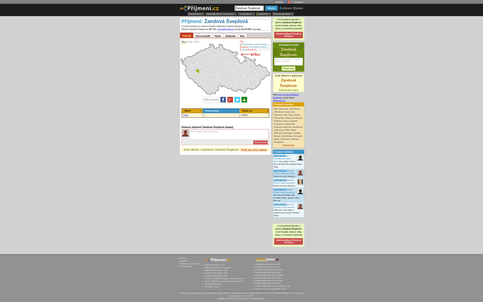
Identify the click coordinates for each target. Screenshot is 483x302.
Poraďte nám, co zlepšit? (189, 264)
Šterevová (278, 115)
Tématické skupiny (212, 287)
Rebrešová (279, 142)
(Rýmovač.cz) (279, 101)
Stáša (276, 139)
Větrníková (279, 112)
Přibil (287, 130)
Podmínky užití (185, 266)
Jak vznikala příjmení (213, 284)
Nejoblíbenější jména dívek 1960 (268, 278)
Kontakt (182, 258)
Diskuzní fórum (195, 14)
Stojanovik (283, 109)
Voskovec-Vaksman (283, 127)
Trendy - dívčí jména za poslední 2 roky (270, 289)
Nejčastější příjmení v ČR (215, 265)
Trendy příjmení (245, 14)
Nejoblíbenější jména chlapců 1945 (269, 281)
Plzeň (185, 115)
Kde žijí (186, 36)
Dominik (293, 121)
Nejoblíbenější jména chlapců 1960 (269, 275)
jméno (299, 8)
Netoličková (294, 109)
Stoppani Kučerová (293, 118)
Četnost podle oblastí (282, 14)
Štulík (293, 130)
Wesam (277, 136)
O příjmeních (263, 14)
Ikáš (276, 109)
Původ (218, 36)
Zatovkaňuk (289, 124)
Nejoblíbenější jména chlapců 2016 (269, 270)
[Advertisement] (225, 178)
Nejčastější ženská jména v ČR (267, 267)
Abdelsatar (287, 133)
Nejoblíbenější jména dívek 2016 (268, 272)
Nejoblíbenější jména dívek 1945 (268, 283)
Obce (183, 42)
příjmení (288, 8)
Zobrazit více (289, 145)
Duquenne (278, 124)
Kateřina (277, 121)
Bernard (294, 139)
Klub (242, 36)
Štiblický (277, 133)
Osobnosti (230, 36)
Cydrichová (285, 139)
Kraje (190, 42)
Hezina (286, 121)
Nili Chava (288, 115)
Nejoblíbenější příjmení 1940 (216, 276)
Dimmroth (298, 136)
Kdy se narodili (203, 36)
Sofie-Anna (279, 130)
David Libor (290, 112)
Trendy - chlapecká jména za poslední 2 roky (272, 286)
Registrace (298, 2)
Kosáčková (298, 127)
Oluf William (287, 136)
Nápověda (183, 261)
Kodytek (296, 133)
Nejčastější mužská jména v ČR (267, 264)
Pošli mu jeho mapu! (254, 149)
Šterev (297, 115)
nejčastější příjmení (225, 29)
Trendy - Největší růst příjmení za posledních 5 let (224, 281)
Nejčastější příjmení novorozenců (220, 14)
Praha (196, 42)
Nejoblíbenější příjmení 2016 (216, 270)
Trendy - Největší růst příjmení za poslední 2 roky (224, 278)
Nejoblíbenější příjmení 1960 (216, 273)
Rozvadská (279, 118)
